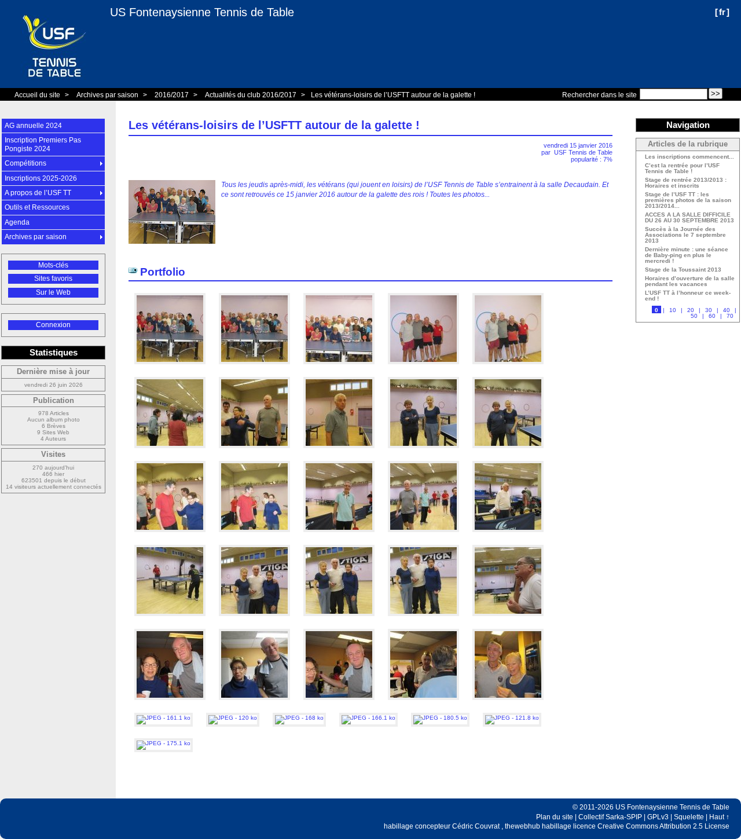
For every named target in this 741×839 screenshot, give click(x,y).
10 (672, 310)
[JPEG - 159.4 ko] (171, 368)
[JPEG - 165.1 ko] (340, 620)
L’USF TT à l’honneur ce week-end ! (688, 296)
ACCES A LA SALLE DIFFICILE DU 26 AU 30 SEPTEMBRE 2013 (689, 218)
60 (712, 316)
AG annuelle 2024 (33, 126)
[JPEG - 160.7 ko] (340, 368)
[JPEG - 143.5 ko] (340, 704)
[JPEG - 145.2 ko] (508, 452)
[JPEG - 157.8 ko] (508, 704)
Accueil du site (37, 95)
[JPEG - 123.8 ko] (508, 368)
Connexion (53, 325)
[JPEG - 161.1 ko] (164, 718)
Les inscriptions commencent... (689, 157)
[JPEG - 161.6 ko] (255, 620)
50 (694, 316)
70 (730, 316)
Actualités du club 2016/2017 (250, 95)
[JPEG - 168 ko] (300, 718)
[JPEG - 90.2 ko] (424, 368)
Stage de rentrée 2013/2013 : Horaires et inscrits (686, 183)
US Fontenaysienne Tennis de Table (202, 12)
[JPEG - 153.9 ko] (255, 536)
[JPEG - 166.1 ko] (369, 718)
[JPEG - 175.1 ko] (164, 743)
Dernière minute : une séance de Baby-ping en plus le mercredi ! (686, 255)
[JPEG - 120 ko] (233, 718)
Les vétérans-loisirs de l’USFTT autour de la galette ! (393, 95)
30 (708, 310)
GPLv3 (658, 817)
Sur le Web (53, 292)
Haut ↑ (719, 817)
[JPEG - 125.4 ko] (340, 452)
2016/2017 (172, 95)
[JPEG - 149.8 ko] (171, 620)
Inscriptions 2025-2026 (41, 178)
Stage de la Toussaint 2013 (683, 270)
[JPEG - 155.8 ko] (424, 536)
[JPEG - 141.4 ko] (255, 704)
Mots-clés (53, 265)
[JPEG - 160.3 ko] (171, 704)
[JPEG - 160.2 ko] (255, 368)
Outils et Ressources (37, 207)
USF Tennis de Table (583, 152)
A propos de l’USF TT (38, 193)
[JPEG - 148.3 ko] (424, 452)
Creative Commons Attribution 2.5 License (663, 826)
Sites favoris (53, 278)
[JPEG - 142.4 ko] (255, 452)
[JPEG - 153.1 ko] (340, 536)
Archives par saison (107, 95)
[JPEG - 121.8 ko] (512, 718)
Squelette (689, 817)
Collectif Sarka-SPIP (610, 817)
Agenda (17, 222)
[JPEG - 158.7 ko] (171, 452)
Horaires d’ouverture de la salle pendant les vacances (690, 281)
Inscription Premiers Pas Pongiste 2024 (43, 144)
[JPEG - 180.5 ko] (441, 718)
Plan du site (554, 817)
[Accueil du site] (55, 44)
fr (722, 12)
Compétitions (25, 163)
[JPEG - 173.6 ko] (508, 536)
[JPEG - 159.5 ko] (424, 620)
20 (690, 310)
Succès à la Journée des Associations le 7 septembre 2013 (685, 235)
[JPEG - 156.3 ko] (171, 536)
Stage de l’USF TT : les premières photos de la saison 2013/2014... (688, 200)
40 (726, 310)
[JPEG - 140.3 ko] (424, 704)
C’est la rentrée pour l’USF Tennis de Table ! (682, 168)
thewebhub (522, 826)
